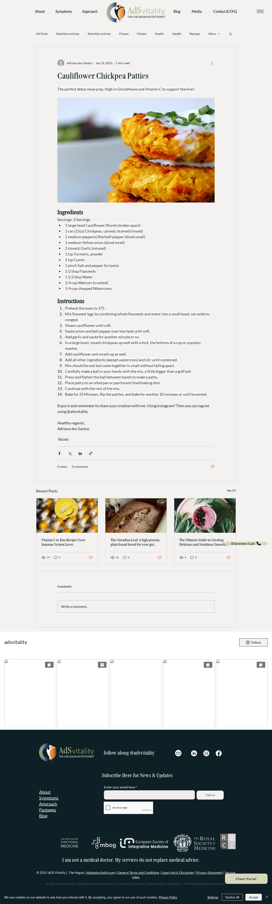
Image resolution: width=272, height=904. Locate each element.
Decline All (232, 897)
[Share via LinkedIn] (80, 453)
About (45, 791)
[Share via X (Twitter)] (70, 453)
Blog (43, 815)
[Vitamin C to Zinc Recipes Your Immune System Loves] (67, 515)
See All (231, 490)
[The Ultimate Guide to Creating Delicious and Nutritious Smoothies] (205, 515)
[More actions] (212, 62)
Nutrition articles (67, 33)
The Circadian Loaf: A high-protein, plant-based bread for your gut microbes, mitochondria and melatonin (135, 542)
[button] (260, 11)
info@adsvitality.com (100, 872)
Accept (253, 897)
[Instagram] (206, 753)
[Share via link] (91, 453)
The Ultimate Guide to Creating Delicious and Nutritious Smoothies (204, 542)
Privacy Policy (168, 897)
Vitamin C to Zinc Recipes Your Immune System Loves (63, 542)
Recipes (195, 33)
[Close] (266, 897)
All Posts (42, 33)
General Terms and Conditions (138, 872)
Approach (48, 803)
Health (159, 33)
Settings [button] (212, 897)
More (212, 33)
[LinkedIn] (194, 753)
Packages (47, 809)
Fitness (124, 33)
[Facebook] (219, 753)
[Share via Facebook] (59, 453)
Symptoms (48, 797)
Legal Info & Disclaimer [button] (178, 872)
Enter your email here (119, 787)
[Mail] (178, 753)
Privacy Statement (209, 872)
